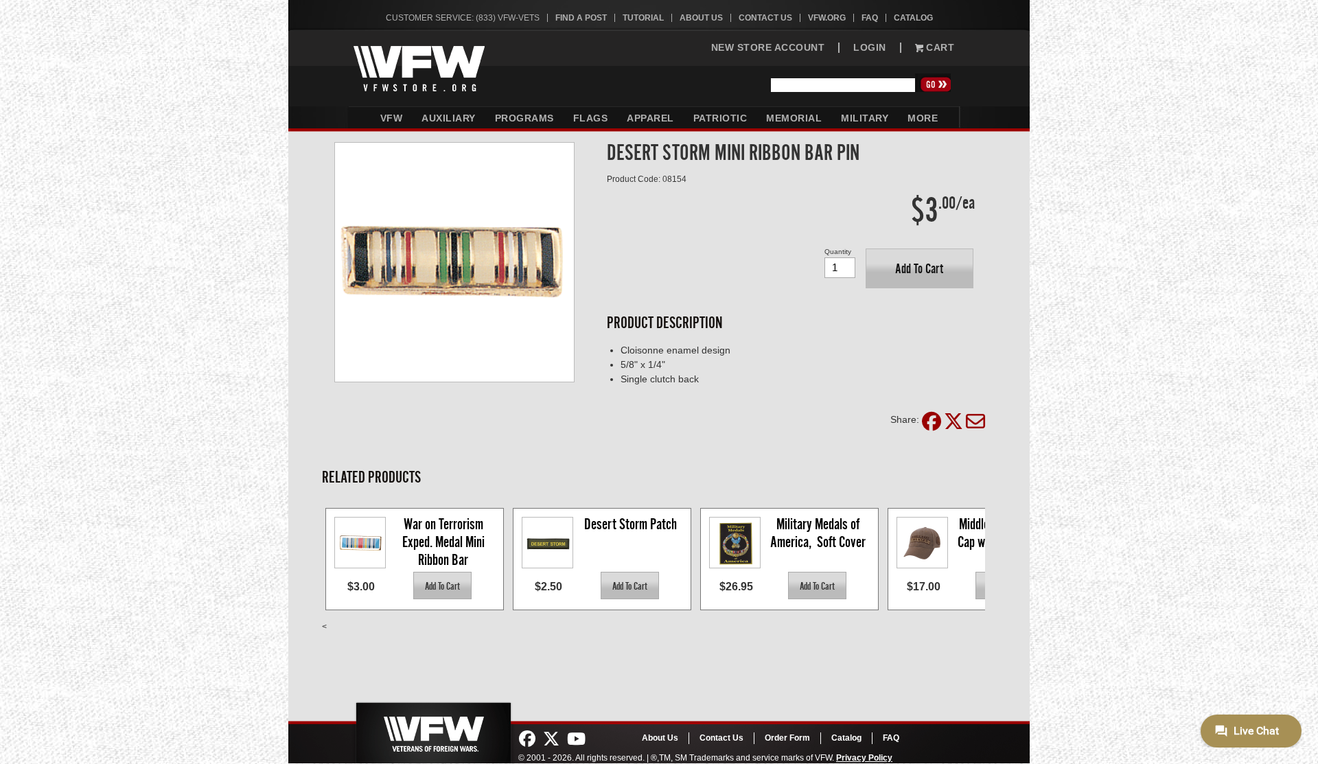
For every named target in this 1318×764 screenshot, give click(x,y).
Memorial (794, 118)
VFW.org (827, 18)
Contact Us (765, 18)
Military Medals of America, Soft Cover (818, 533)
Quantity (837, 251)
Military (864, 118)
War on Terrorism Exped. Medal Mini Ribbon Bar (444, 541)
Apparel (650, 118)
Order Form (787, 738)
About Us (701, 18)
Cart (939, 48)
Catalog (913, 18)
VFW (391, 118)
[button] (919, 268)
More (922, 118)
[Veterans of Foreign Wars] (432, 729)
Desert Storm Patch (630, 524)
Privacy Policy (864, 758)
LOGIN (869, 48)
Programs (524, 118)
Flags (590, 118)
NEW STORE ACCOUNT (768, 48)
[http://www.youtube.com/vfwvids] (576, 739)
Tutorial (643, 18)
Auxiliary (448, 118)
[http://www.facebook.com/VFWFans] (527, 739)
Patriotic (720, 118)
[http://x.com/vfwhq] (551, 739)
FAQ (870, 18)
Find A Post (581, 18)
